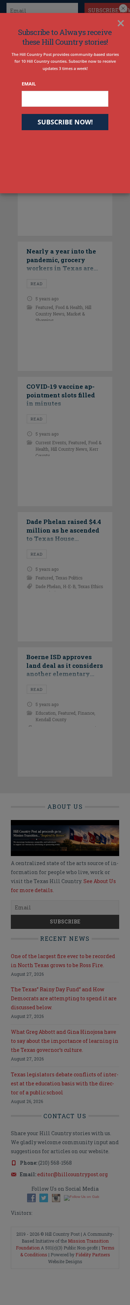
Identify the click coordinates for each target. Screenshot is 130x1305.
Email (29, 83)
